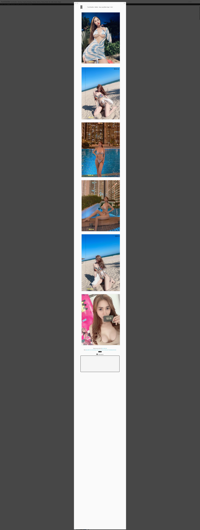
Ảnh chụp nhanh (23, 4)
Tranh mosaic (13, 4)
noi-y (100, 349)
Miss (95, 349)
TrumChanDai (110, 349)
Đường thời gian (29, 4)
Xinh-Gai (114, 349)
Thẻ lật (5, 4)
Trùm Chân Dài (104, 348)
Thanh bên (17, 4)
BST (89, 349)
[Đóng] (125, 3)
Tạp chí (8, 4)
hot (90, 349)
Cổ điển (2, 4)
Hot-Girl (92, 349)
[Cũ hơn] (77, 3)
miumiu (97, 349)
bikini (87, 349)
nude (102, 349)
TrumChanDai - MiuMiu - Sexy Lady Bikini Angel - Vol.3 (100, 7)
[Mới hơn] (75, 3)
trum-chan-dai (105, 349)
